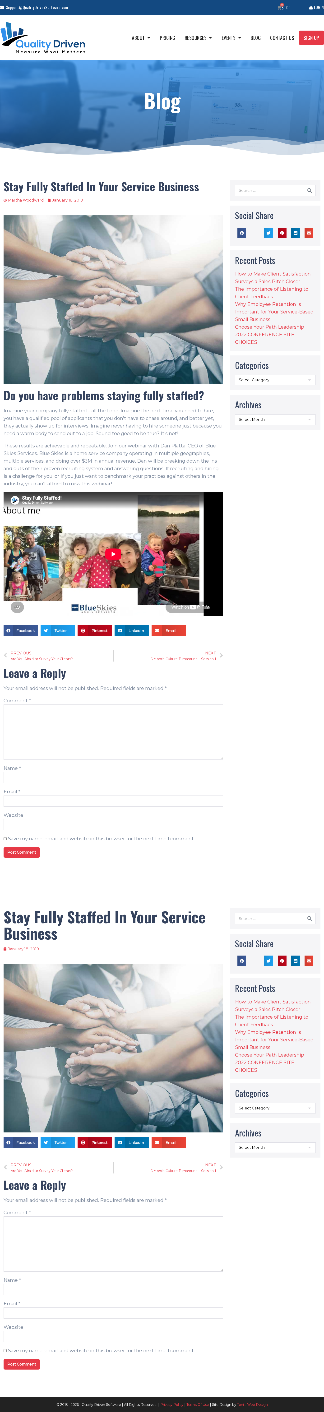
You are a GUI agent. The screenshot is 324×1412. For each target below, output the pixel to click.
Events (229, 37)
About (138, 37)
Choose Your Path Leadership (269, 327)
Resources (196, 37)
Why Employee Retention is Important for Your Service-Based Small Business (274, 311)
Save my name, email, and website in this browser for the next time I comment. (101, 839)
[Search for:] (275, 190)
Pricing (167, 37)
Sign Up (311, 37)
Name (12, 768)
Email (12, 792)
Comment (17, 701)
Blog (256, 37)
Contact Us (282, 37)
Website (13, 815)
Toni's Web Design (252, 1405)
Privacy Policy (171, 1405)
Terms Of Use (197, 1405)
